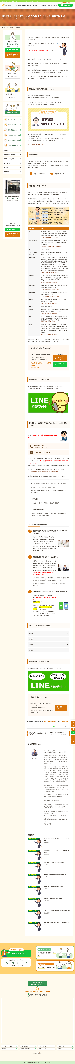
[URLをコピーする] (65, 726)
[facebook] (50, 824)
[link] (45, 824)
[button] (32, 726)
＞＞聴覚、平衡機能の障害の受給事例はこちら (52, 246)
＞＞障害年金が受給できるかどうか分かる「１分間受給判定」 (43, 471)
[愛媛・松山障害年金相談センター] (6, 5)
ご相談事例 (26, 18)
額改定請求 (14, 18)
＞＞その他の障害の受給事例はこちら (50, 334)
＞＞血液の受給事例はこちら (48, 322)
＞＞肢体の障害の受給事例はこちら (50, 272)
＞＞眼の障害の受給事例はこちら (49, 237)
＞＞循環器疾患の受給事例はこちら (50, 296)
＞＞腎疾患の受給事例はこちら (49, 303)
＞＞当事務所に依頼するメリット (36, 145)
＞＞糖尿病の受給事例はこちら (49, 313)
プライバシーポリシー (37, 1052)
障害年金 (8, 18)
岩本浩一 (34, 758)
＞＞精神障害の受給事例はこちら (49, 283)
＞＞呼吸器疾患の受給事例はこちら (50, 289)
